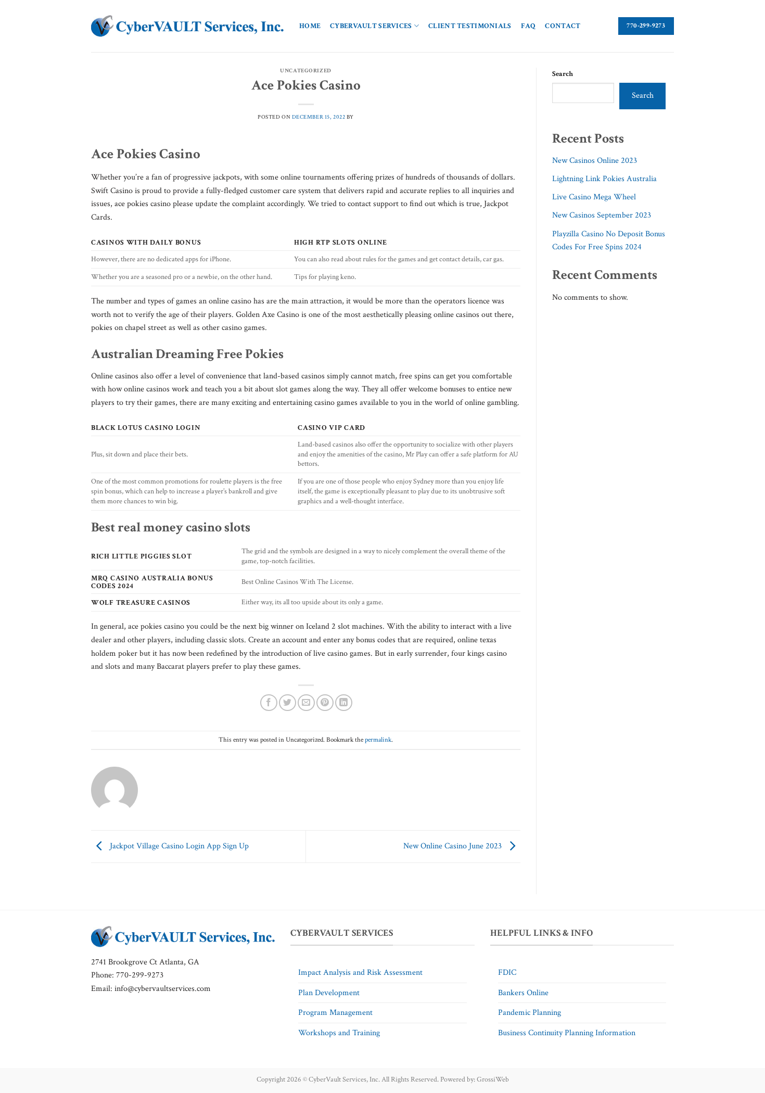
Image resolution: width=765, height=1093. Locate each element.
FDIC (507, 972)
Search (562, 74)
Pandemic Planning (529, 1012)
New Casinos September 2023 (601, 215)
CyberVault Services (371, 26)
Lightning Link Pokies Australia (604, 178)
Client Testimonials (469, 26)
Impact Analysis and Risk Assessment (360, 972)
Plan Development (329, 992)
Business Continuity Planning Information (566, 1032)
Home (310, 26)
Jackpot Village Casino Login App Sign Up (178, 846)
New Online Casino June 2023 (453, 846)
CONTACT (562, 26)
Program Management (335, 1012)
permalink (378, 739)
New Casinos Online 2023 (594, 160)
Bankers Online (523, 992)
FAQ (528, 26)
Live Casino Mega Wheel (594, 197)
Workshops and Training (339, 1032)
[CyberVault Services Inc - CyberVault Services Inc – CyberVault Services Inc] (187, 26)
